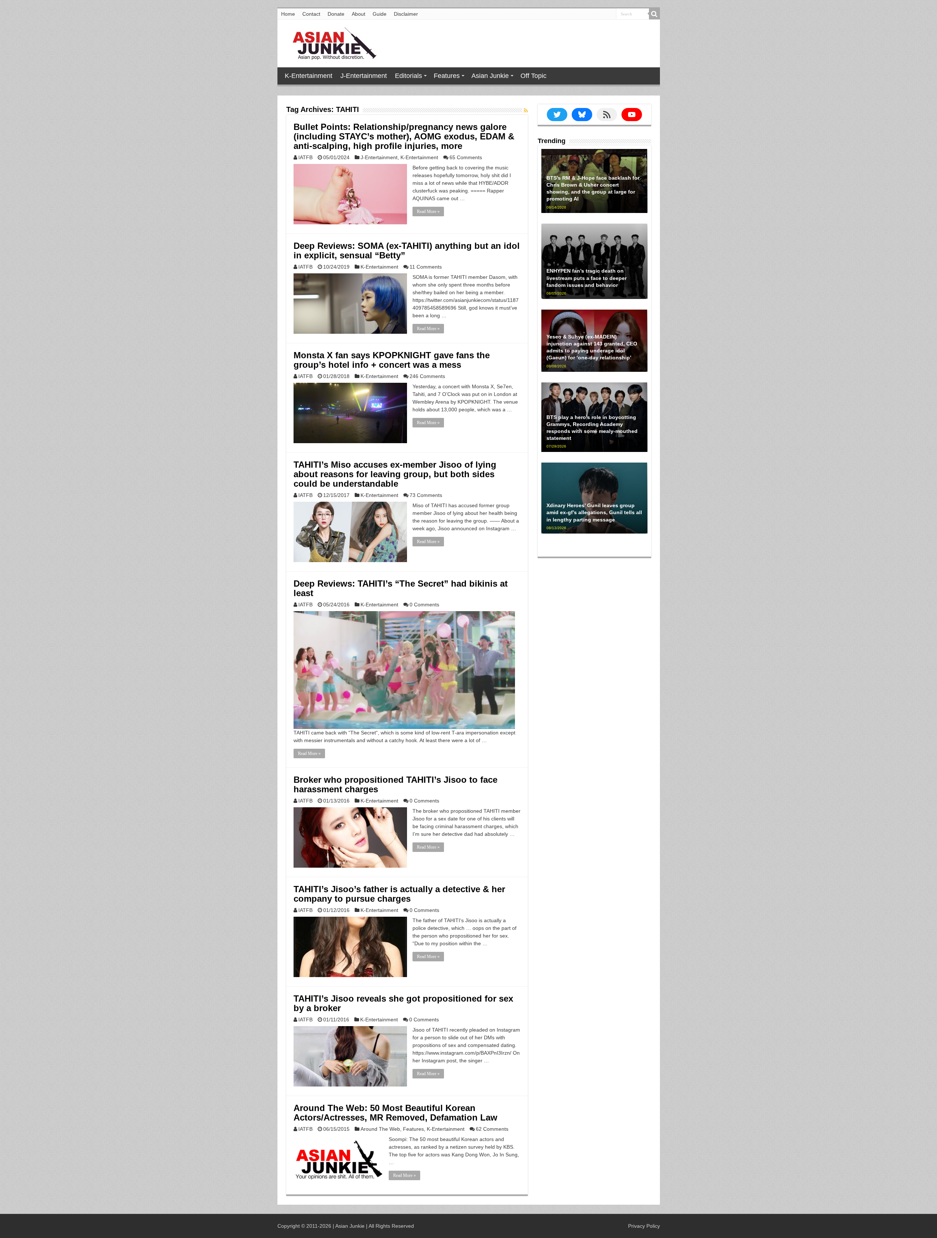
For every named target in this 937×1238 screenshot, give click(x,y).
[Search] (654, 13)
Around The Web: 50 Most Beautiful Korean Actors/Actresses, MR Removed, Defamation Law (395, 1112)
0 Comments (424, 604)
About (358, 14)
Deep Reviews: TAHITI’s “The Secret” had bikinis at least (401, 588)
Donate (336, 14)
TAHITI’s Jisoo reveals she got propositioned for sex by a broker (403, 1003)
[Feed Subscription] (526, 110)
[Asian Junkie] (330, 42)
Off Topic (533, 75)
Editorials (408, 75)
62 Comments (492, 1129)
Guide (380, 14)
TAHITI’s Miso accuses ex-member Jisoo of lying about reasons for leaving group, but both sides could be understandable (395, 474)
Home (288, 14)
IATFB (305, 157)
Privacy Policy (644, 1226)
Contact (311, 14)
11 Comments (426, 267)
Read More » (428, 211)
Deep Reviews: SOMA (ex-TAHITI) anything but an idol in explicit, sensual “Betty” (407, 250)
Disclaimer (406, 14)
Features (447, 75)
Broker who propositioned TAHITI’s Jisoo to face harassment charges (395, 784)
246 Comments (427, 376)
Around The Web (380, 1129)
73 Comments (426, 495)
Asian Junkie (490, 75)
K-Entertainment (308, 75)
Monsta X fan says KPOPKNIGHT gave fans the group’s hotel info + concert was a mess (392, 360)
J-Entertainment (363, 75)
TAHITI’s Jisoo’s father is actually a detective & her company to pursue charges (399, 894)
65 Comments (465, 157)
